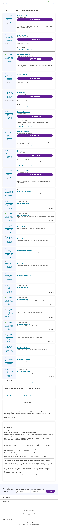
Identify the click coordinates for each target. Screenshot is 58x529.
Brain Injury (7, 390)
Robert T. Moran (22, 227)
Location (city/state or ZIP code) (37, 489)
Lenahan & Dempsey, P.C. (22, 113)
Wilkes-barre (12, 395)
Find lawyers (50, 491)
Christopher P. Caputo (24, 311)
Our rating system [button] (9, 417)
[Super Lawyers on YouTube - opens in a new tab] (30, 514)
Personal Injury (18, 390)
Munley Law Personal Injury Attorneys (25, 56)
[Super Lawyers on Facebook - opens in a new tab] (24, 514)
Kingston (30, 395)
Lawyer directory (5, 7)
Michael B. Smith (22, 170)
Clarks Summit (19, 395)
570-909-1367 (35, 20)
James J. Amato (22, 151)
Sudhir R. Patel (22, 35)
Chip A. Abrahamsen (24, 191)
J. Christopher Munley (24, 250)
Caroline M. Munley (23, 55)
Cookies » (37, 524)
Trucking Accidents (35, 390)
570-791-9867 (35, 59)
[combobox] (23, 491)
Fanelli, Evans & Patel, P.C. (22, 36)
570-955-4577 (35, 116)
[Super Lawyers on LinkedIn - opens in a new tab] (34, 514)
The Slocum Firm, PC (21, 17)
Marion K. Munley (23, 264)
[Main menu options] (4, 4)
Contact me (21, 30)
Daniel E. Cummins (23, 336)
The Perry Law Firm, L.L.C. (22, 94)
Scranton (7, 395)
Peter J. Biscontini (23, 299)
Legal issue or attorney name (22, 489)
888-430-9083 (35, 96)
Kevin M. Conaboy (23, 215)
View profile (29, 30)
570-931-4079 (35, 136)
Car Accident (11, 7)
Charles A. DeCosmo (23, 348)
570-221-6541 (35, 39)
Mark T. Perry (21, 92)
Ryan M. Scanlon (22, 15)
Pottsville (25, 395)
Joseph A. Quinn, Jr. (23, 287)
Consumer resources (8, 506)
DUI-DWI (13, 390)
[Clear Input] (29, 491)
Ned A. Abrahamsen (23, 203)
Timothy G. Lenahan (23, 112)
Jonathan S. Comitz (23, 324)
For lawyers (6, 501)
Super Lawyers (7, 497)
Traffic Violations (26, 390)
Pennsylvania (16, 7)
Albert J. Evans (22, 74)
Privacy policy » (31, 524)
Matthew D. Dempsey (24, 360)
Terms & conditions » (23, 524)
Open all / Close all (48, 424)
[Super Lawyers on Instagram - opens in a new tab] (27, 514)
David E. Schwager (23, 131)
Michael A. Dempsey (23, 371)
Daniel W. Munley (23, 239)
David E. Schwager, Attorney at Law (24, 133)
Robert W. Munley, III (24, 275)
